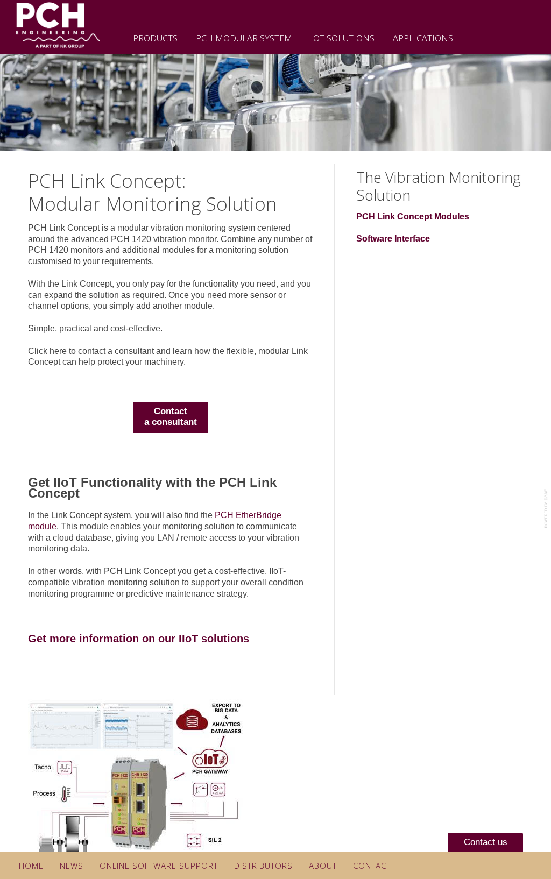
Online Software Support (159, 865)
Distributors (263, 865)
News (71, 865)
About (323, 865)
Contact (372, 865)
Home (31, 865)
